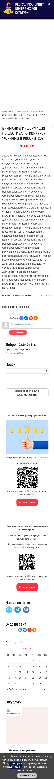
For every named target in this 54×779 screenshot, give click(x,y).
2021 (14, 111)
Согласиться (27, 775)
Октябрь (22, 111)
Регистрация (12, 353)
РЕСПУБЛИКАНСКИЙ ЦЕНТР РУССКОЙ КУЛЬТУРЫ (28, 8)
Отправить (18, 332)
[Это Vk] (26, 609)
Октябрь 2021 (27, 648)
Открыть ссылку (27, 502)
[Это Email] (9, 609)
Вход (21, 353)
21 (26, 678)
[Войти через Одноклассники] (36, 318)
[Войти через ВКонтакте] (26, 318)
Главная (6, 111)
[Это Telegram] (17, 609)
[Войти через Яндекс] (31, 318)
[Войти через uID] (21, 318)
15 (29, 111)
